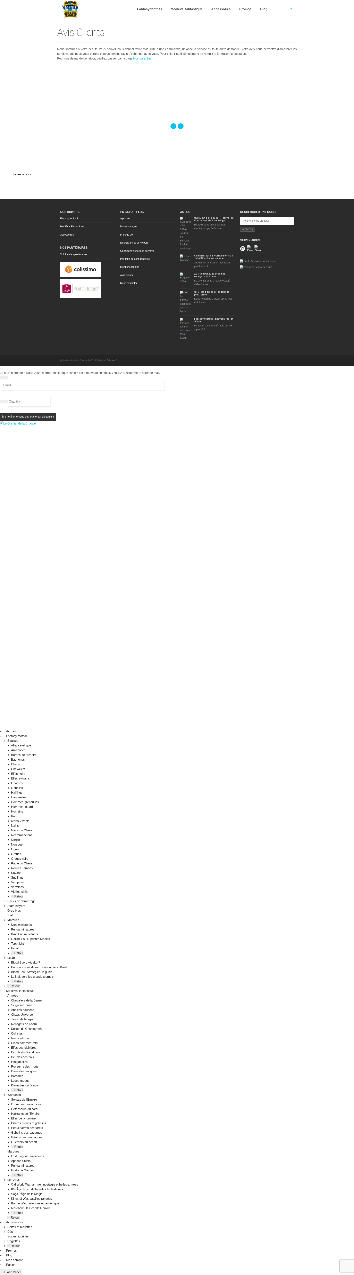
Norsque (17, 844)
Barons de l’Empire (23, 755)
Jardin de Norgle (22, 1019)
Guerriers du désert (24, 1142)
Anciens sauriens (22, 1010)
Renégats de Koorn (24, 1024)
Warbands (14, 1094)
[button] (28, 736)
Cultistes (17, 1033)
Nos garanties (142, 58)
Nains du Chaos (22, 830)
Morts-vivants (20, 821)
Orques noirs (19, 858)
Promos (245, 9)
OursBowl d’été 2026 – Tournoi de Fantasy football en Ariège (214, 219)
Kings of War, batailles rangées (31, 1198)
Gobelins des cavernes (26, 1132)
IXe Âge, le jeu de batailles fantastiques (37, 1189)
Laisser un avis (22, 174)
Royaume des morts (25, 1066)
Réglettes (13, 1241)
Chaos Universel (22, 1014)
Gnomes (17, 783)
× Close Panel (11, 1272)
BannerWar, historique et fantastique (35, 1203)
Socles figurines (18, 1236)
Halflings (17, 792)
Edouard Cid (113, 360)
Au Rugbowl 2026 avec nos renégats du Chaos (209, 275)
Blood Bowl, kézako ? (25, 962)
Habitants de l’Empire (25, 1113)
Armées (12, 995)
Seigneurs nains (22, 1005)
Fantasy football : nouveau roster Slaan (213, 320)
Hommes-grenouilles (25, 802)
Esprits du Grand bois (25, 1052)
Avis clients (126, 275)
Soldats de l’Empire (24, 1099)
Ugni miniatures (21, 924)
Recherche (248, 229)
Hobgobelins (19, 1061)
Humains (17, 811)
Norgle (15, 839)
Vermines (17, 887)
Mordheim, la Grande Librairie (31, 1208)
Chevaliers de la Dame (26, 1000)
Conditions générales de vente (137, 251)
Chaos (15, 764)
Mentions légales (129, 267)
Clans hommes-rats (24, 1043)
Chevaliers (18, 769)
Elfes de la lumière (23, 1118)
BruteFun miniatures (24, 934)
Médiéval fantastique (187, 9)
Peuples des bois (22, 1057)
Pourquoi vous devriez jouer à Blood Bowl (39, 967)
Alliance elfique (21, 745)
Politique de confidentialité (135, 259)
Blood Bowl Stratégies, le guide (31, 972)
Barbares (17, 1076)
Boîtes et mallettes (19, 1227)
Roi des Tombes (22, 868)
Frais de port (127, 234)
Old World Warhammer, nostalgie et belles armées (44, 1184)
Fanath (15, 948)
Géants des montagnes (26, 1137)
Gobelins (17, 788)
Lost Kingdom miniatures (27, 1156)
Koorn (15, 816)
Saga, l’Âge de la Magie (26, 1194)
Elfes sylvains (20, 778)
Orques (16, 854)
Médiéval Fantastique (72, 226)
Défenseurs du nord (24, 1109)
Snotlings (17, 877)
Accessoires (221, 9)
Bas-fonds (18, 759)
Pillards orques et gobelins (28, 1123)
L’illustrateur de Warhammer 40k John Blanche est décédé (213, 257)
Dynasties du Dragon (25, 1085)
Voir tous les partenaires (73, 254)
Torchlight (17, 943)
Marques (13, 920)
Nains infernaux (21, 1038)
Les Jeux (13, 1179)
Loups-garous (20, 1080)
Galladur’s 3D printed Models (30, 939)
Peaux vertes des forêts (27, 1128)
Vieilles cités (19, 891)
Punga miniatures (22, 929)
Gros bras (14, 910)
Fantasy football (149, 9)
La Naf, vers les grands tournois (32, 976)
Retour (18, 896)
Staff (10, 915)
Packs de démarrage (21, 901)
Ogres (15, 849)
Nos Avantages (128, 226)
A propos (125, 218)
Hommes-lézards (22, 806)
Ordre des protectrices (26, 1104)
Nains (15, 825)
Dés (10, 1231)
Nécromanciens (21, 835)
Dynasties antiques (24, 1071)
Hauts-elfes (18, 797)
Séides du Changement (26, 1028)
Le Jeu (11, 957)
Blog (264, 9)
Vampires (17, 882)
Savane (16, 872)
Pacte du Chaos (22, 863)
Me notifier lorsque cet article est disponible (28, 416)
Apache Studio (21, 1161)
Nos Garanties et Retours (134, 242)
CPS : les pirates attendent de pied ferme (211, 293)
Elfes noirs (18, 773)
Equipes (12, 740)
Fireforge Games (22, 1170)
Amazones (18, 750)
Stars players (16, 906)
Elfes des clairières (23, 1047)
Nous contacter (128, 283)
